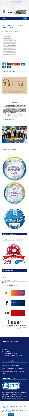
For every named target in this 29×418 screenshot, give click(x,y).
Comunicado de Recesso (14, 3)
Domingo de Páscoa (7, 94)
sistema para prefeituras (20, 392)
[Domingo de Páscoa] (14, 85)
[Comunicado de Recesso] (14, 110)
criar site (11, 392)
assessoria (12, 394)
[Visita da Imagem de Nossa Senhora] (14, 134)
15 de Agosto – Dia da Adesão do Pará (10, 285)
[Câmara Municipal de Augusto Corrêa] (14, 11)
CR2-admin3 (6, 31)
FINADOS (4, 282)
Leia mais (14, 410)
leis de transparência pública (8, 398)
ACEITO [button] (11, 414)
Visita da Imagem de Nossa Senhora (11, 144)
